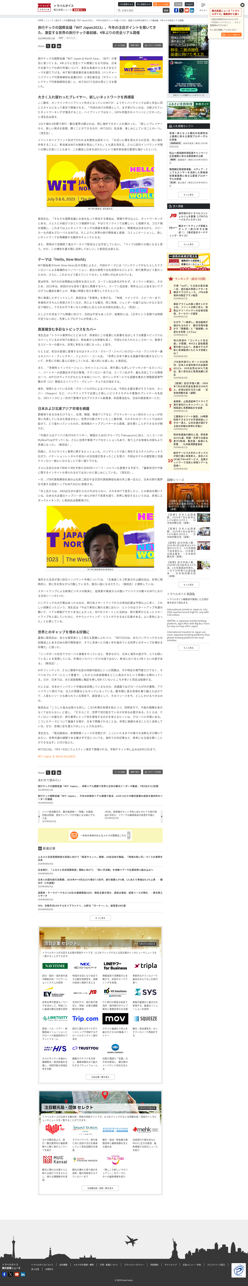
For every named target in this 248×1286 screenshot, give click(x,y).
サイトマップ (171, 1264)
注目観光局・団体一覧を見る (100, 1188)
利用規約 (154, 1264)
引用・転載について (109, 1264)
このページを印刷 (154, 45)
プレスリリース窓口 (216, 1264)
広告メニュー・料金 (192, 1264)
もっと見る (100, 917)
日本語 (178, 4)
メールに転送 (120, 45)
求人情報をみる (144, 4)
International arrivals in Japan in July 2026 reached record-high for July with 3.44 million (188, 612)
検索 (166, 10)
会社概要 (63, 1264)
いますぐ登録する (232, 34)
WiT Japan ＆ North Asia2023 (56, 756)
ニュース (49, 20)
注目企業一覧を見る (100, 1076)
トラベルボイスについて (42, 1264)
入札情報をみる (126, 4)
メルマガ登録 (162, 4)
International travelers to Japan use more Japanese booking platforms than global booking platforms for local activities (188, 636)
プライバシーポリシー (134, 1264)
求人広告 (35, 1269)
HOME (40, 20)
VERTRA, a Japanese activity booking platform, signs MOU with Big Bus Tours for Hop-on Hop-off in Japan (188, 623)
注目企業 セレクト (60, 943)
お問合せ (49, 1269)
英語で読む (135, 45)
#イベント (71, 37)
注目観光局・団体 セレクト (68, 1107)
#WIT (61, 37)
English (189, 4)
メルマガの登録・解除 (84, 1264)
